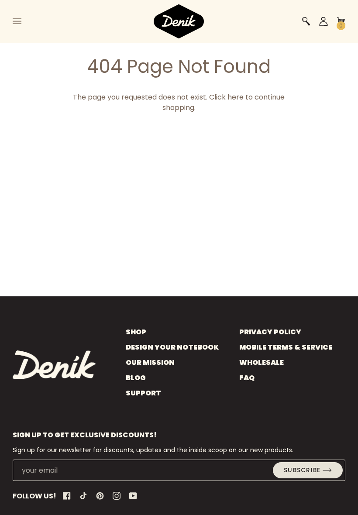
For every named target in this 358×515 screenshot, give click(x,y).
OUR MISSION (150, 362)
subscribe (302, 470)
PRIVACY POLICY (270, 332)
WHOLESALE (261, 362)
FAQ (247, 378)
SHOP (136, 332)
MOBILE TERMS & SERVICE (285, 347)
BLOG (136, 378)
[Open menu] (26, 21)
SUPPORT (143, 393)
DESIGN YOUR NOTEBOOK (172, 347)
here (235, 97)
